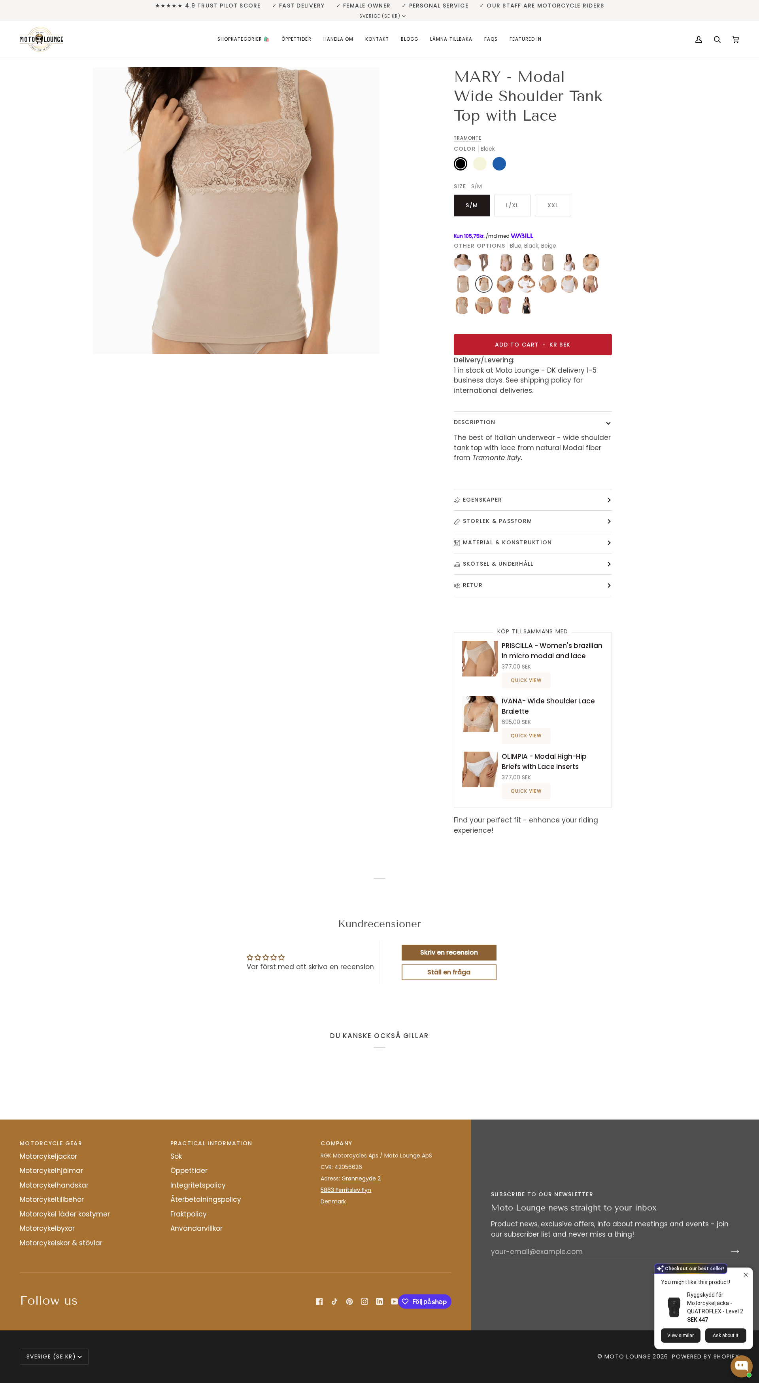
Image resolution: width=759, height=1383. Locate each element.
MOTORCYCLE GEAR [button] (51, 1143)
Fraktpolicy (188, 1214)
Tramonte (467, 138)
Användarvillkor (196, 1228)
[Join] (728, 1251)
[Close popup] (745, 1274)
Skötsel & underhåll (498, 564)
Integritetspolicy (198, 1185)
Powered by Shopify (705, 1356)
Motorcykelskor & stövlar (61, 1243)
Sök (176, 1156)
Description (475, 422)
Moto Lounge (628, 1356)
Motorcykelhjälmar (51, 1170)
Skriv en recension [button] (449, 952)
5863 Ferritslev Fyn (346, 1190)
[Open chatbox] (742, 1366)
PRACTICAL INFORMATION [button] (211, 1143)
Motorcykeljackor (48, 1156)
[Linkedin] (379, 1301)
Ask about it (725, 1335)
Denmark (333, 1201)
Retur (473, 585)
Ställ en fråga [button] (448, 972)
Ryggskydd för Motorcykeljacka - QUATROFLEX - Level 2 (715, 1303)
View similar (680, 1335)
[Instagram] (364, 1301)
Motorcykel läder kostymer (65, 1214)
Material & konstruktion (507, 542)
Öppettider (189, 1170)
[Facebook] (319, 1301)
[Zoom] (236, 210)
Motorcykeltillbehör (52, 1199)
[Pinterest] (349, 1301)
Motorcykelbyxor (47, 1228)
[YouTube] (394, 1301)
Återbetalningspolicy (205, 1199)
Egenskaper (482, 500)
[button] (243, 39)
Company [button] (336, 1143)
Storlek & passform (497, 521)
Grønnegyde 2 (361, 1178)
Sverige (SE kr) (380, 16)
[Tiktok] (334, 1301)
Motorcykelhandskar (54, 1185)
